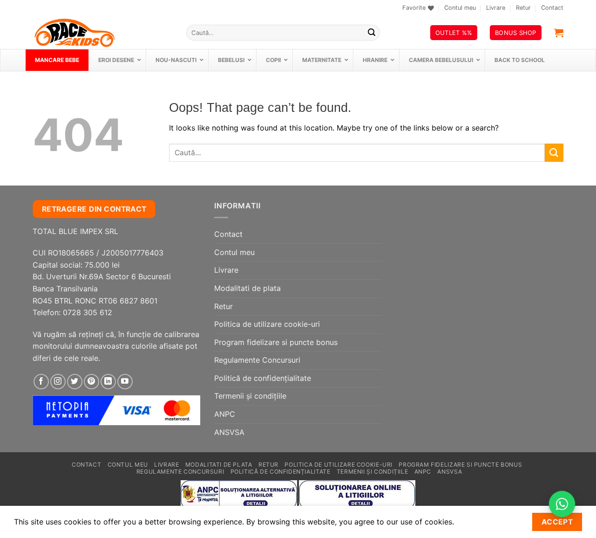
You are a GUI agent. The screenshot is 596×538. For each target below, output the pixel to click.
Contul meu (460, 7)
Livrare (495, 7)
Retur (523, 7)
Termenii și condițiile (250, 395)
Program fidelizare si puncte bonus (276, 342)
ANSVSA (229, 432)
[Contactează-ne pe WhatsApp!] (562, 504)
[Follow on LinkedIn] (108, 381)
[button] (558, 32)
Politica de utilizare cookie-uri (267, 324)
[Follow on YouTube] (125, 381)
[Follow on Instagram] (58, 381)
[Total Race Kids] (102, 32)
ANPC (224, 414)
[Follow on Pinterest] (91, 381)
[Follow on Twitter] (74, 381)
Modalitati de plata (247, 288)
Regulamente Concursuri (257, 360)
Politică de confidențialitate (262, 378)
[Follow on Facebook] (41, 381)
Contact (552, 7)
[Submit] (371, 33)
